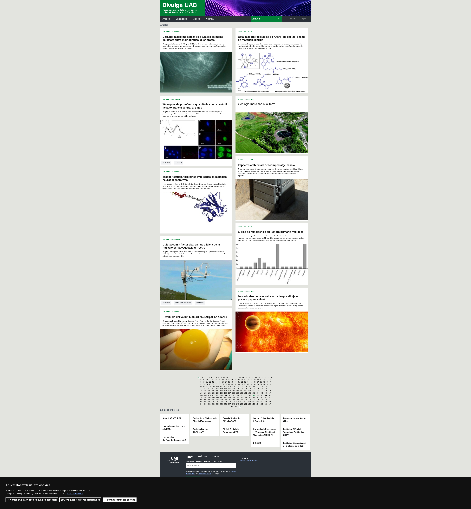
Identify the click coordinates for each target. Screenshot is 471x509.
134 (209, 391)
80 (226, 384)
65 (251, 382)
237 (262, 402)
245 (221, 404)
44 (258, 380)
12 (230, 378)
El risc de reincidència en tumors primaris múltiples (270, 231)
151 (205, 393)
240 (201, 404)
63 (245, 382)
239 (270, 402)
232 (241, 402)
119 (221, 389)
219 (262, 400)
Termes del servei (204, 474)
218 (257, 400)
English (303, 19)
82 (232, 384)
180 (250, 395)
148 (266, 391)
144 (249, 391)
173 (221, 395)
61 (239, 382)
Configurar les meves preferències (82, 500)
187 (205, 397)
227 (221, 402)
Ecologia (200, 303)
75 (210, 384)
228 (225, 402)
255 (262, 404)
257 (270, 404)
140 (233, 391)
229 (229, 402)
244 (217, 404)
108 (249, 386)
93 (267, 384)
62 (242, 382)
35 (229, 380)
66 (254, 382)
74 (207, 384)
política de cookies (75, 493)
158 (233, 393)
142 (241, 391)
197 (245, 397)
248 (233, 404)
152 (209, 393)
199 (253, 397)
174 (225, 395)
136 (217, 391)
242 (209, 404)
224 (209, 402)
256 (266, 404)
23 (265, 378)
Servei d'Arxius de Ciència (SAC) (231, 419)
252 (249, 404)
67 (258, 382)
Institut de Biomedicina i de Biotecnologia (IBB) (294, 444)
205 (205, 400)
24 (268, 378)
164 (257, 393)
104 (233, 386)
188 (209, 397)
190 (217, 397)
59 (232, 382)
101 (221, 386)
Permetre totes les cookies (121, 500)
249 (237, 404)
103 (229, 386)
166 (266, 393)
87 (248, 384)
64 (248, 382)
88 (251, 384)
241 (205, 404)
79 (223, 384)
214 (241, 400)
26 (200, 380)
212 (233, 400)
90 (258, 384)
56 (223, 382)
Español (292, 19)
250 (241, 404)
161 (245, 393)
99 (214, 386)
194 (233, 397)
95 (201, 386)
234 (249, 402)
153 (213, 393)
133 (205, 391)
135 (213, 391)
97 (207, 386)
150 (201, 393)
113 (269, 386)
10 (224, 378)
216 (249, 400)
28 (207, 380)
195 (237, 397)
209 (221, 400)
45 (261, 380)
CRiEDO (257, 443)
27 (203, 380)
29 (210, 380)
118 (217, 389)
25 (272, 378)
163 (253, 393)
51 (207, 382)
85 (242, 384)
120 (225, 389)
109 (253, 386)
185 (269, 395)
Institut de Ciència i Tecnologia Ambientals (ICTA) (293, 432)
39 (242, 380)
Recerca (166, 163)
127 (253, 389)
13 (233, 378)
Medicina (178, 163)
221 (270, 400)
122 (233, 389)
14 (236, 378)
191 (221, 397)
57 (226, 382)
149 (270, 391)
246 (225, 404)
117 (213, 389)
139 (229, 391)
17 (246, 378)
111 (262, 386)
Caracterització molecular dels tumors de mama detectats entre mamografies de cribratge (193, 38)
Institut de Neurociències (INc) (294, 419)
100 (217, 386)
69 (264, 382)
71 (270, 382)
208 (217, 400)
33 (223, 380)
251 (245, 404)
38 (239, 380)
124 (241, 389)
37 (235, 380)
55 (219, 382)
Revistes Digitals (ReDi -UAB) (200, 430)
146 (257, 391)
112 (265, 386)
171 (213, 395)
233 (245, 402)
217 (253, 400)
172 (217, 395)
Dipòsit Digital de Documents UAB (231, 430)
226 (217, 402)
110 (257, 386)
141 (237, 391)
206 (209, 400)
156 (225, 393)
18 (249, 378)
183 (261, 395)
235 (253, 402)
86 (245, 384)
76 (213, 384)
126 (249, 389)
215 (245, 400)
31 (216, 380)
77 (216, 384)
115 (205, 389)
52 (210, 382)
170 (209, 395)
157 (229, 393)
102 (225, 386)
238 (266, 402)
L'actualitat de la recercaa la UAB (174, 427)
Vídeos (196, 19)
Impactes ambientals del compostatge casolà (266, 165)
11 (227, 378)
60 (235, 382)
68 (261, 382)
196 (241, 397)
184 (265, 395)
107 (245, 386)
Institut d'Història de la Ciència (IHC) (263, 419)
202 (266, 397)
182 (257, 395)
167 (270, 393)
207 (213, 400)
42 (251, 380)
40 (245, 380)
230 (233, 402)
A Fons (250, 160)
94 (270, 384)
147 (262, 391)
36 (232, 380)
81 (229, 384)
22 (262, 378)
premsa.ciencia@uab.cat (249, 460)
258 (231, 407)
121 (229, 389)
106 (241, 386)
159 (237, 393)
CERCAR (256, 19)
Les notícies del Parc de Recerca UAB (174, 438)
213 (237, 400)
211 (229, 400)
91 (261, 384)
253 (253, 404)
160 (241, 393)
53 (213, 382)
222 (201, 402)
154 (217, 393)
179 (245, 395)
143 (245, 391)
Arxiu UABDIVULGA (172, 418)
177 (237, 395)
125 (245, 389)
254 (257, 404)
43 (254, 380)
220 (266, 400)
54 (216, 382)
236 (257, 402)
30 (213, 380)
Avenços (176, 32)
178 (241, 395)
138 (225, 391)
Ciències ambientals (183, 303)
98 (210, 386)
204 (201, 400)
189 (213, 397)
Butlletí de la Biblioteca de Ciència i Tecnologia (205, 419)
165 (262, 393)
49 (200, 382)
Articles (166, 19)
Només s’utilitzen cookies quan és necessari (33, 500)
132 (201, 391)
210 (225, 400)
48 (270, 380)
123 (237, 389)
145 (253, 391)
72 (200, 384)
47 (267, 380)
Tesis (249, 32)
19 (252, 378)
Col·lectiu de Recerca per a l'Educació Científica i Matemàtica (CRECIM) (264, 432)
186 (201, 397)
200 (257, 397)
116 (209, 389)
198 (249, 397)
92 (264, 384)
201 (262, 397)
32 (219, 380)
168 (201, 395)
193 (229, 397)
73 (203, 384)
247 (229, 404)
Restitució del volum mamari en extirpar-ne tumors (195, 317)
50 (203, 382)
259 (236, 407)
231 (237, 402)
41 (248, 380)
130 (266, 389)
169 (205, 395)
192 (225, 397)
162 (249, 393)
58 (229, 382)
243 (213, 404)
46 (264, 380)
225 (213, 402)
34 (226, 380)
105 (237, 386)
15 (240, 378)
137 (221, 391)
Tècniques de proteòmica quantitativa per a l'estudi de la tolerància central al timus (195, 106)
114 (201, 389)
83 (235, 384)
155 (221, 393)
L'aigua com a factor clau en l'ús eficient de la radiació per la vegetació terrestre (191, 246)
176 (233, 395)
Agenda (210, 19)
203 (270, 397)
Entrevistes (181, 19)
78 (219, 384)
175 (229, 395)
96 (204, 386)
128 (257, 389)
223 (205, 402)
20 (256, 378)
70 (267, 382)
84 (239, 384)
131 (270, 389)
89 (254, 384)
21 (259, 378)
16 (243, 378)
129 (262, 389)
